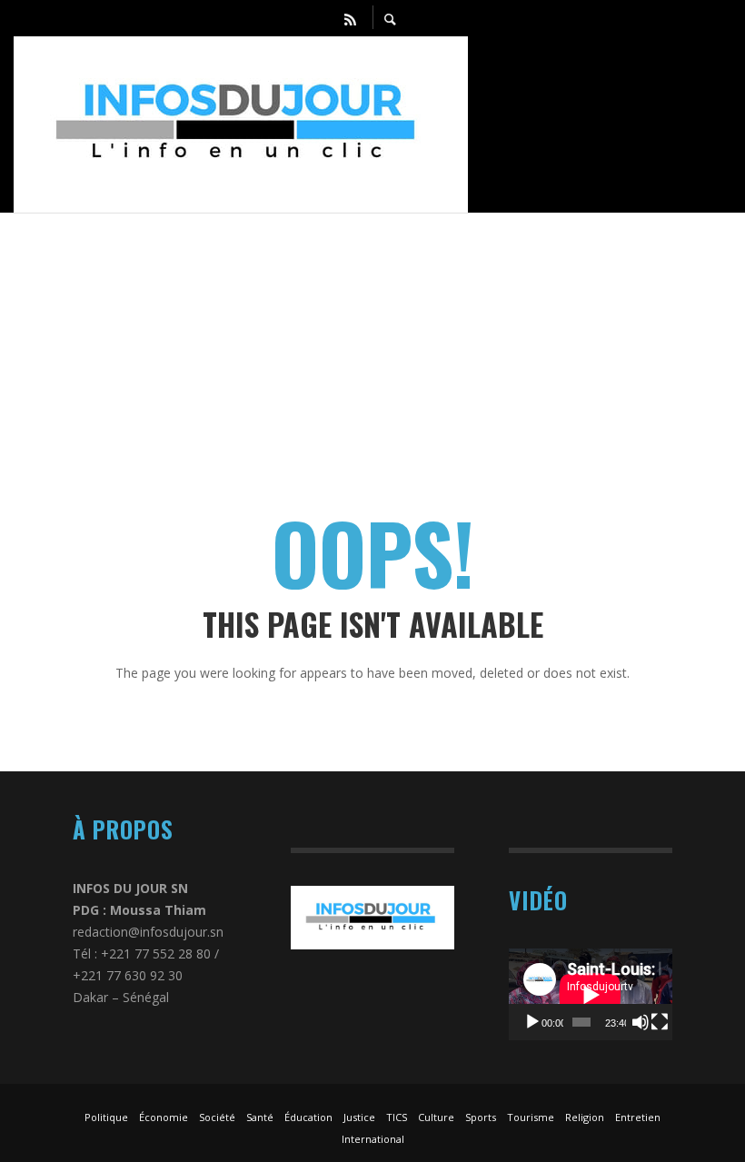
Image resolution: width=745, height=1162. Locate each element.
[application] (590, 994)
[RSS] (350, 18)
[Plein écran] (660, 1022)
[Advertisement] (372, 341)
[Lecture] (532, 1022)
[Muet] (640, 1022)
